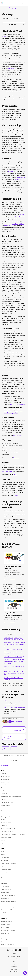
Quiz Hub (3, 799)
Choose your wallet (6, 817)
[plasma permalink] (1, 462)
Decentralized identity (6, 837)
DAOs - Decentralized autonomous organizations (13, 834)
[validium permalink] (1, 479)
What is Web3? (5, 785)
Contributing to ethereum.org (8, 895)
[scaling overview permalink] (1, 30)
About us (14, 953)
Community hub (5, 886)
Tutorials (3, 854)
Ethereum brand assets (14, 956)
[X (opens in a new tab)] (16, 950)
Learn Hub (3, 773)
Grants (2, 866)
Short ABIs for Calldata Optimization (14, 707)
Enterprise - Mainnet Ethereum (9, 875)
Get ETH (3, 819)
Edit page (15, 18)
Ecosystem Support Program (8, 909)
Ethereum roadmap (6, 924)
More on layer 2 (7, 371)
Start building (4, 860)
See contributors (17, 721)
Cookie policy (14, 969)
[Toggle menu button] (25, 2)
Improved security (5, 927)
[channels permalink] (1, 417)
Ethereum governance (6, 939)
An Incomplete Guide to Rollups (14, 649)
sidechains (15, 224)
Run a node (4, 793)
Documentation (5, 857)
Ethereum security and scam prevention (11, 796)
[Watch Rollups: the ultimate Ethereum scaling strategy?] (14, 605)
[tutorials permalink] (1, 694)
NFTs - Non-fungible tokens (8, 828)
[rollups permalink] (1, 375)
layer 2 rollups (21, 177)
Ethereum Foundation (6, 904)
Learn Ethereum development (8, 863)
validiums (21, 224)
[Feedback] (25, 973)
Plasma (15, 474)
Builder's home (5, 851)
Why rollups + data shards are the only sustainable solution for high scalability (14, 661)
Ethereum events (5, 892)
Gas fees (3, 790)
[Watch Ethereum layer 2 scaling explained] (14, 558)
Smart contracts (5, 788)
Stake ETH (3, 840)
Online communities (6, 889)
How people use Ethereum (7, 802)
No (15, 748)
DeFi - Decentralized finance (8, 831)
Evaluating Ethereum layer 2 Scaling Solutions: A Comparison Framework (14, 643)
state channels (17, 435)
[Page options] (10, 18)
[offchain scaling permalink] (1, 198)
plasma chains (8, 225)
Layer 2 (3, 843)
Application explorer (6, 822)
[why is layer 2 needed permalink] (1, 329)
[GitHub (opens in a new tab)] (8, 950)
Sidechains (16, 458)
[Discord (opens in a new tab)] (20, 950)
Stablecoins (4, 825)
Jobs (14, 961)
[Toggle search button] (22, 2)
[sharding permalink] (1, 158)
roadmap (10, 171)
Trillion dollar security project (8, 944)
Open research (5, 933)
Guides (3, 814)
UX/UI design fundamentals (8, 872)
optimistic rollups (7, 471)
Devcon (3, 912)
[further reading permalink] (1, 629)
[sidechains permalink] (1, 440)
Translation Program (6, 898)
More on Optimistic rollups (17, 404)
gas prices (11, 68)
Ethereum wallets (5, 782)
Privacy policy (14, 964)
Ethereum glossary (5, 805)
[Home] (2, 3)
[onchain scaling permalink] (1, 125)
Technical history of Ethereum (8, 930)
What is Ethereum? (5, 776)
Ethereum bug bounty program (8, 901)
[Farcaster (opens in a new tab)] (12, 950)
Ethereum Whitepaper (6, 921)
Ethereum (5, 36)
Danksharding (18, 179)
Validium (15, 495)
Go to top (15, 760)
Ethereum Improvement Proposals (9, 936)
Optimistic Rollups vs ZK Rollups (14, 657)
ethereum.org (5, 765)
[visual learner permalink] (1, 545)
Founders (3, 877)
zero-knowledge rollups (14, 216)
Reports (3, 941)
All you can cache (9, 701)
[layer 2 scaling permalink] (1, 236)
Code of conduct (14, 958)
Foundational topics (6, 869)
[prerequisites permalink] (1, 106)
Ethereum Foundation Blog (8, 907)
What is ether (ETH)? (6, 779)
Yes (7, 748)
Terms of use (14, 966)
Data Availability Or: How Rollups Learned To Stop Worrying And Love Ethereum (14, 673)
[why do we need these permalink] (1, 504)
